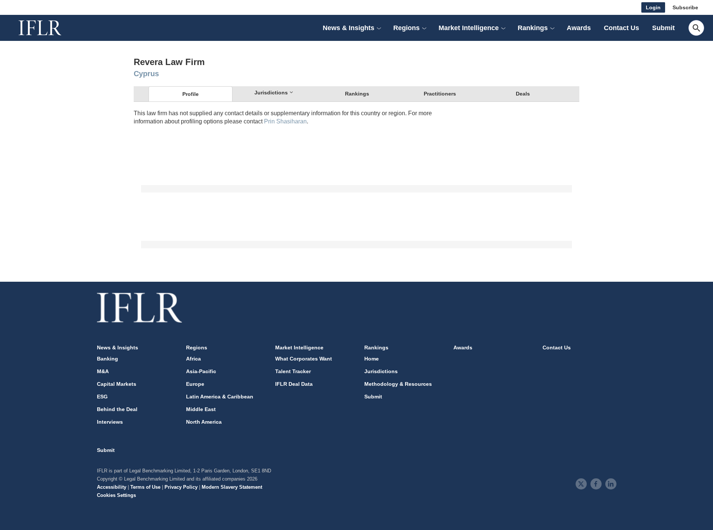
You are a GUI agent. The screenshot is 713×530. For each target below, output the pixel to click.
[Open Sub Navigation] (379, 28)
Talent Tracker (293, 371)
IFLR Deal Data (294, 384)
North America (204, 421)
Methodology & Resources (398, 384)
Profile (190, 94)
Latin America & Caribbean (219, 396)
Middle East (201, 409)
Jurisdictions (381, 371)
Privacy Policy (181, 487)
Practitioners (440, 94)
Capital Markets (116, 384)
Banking (107, 358)
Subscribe (685, 7)
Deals (523, 94)
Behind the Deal (117, 409)
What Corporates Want (303, 358)
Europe (195, 384)
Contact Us (621, 28)
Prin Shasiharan (285, 121)
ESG (102, 396)
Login (653, 7)
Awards (579, 28)
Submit (663, 28)
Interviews (110, 421)
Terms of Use (145, 487)
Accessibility (111, 487)
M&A (103, 371)
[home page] (48, 27)
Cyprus (146, 74)
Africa (193, 358)
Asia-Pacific (201, 371)
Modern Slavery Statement (232, 487)
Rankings (357, 94)
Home (371, 358)
